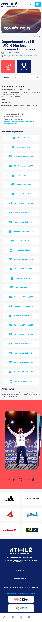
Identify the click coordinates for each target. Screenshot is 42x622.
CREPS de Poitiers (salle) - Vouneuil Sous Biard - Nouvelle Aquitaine (21, 56)
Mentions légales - (25, 593)
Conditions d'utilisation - (12, 593)
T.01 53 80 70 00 (10, 561)
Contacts (34, 593)
